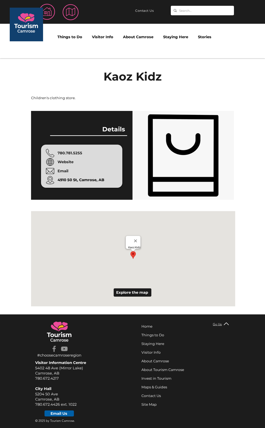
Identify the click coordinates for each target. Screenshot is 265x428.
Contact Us (151, 396)
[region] (26, 24)
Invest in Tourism (156, 378)
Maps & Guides (154, 387)
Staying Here (152, 344)
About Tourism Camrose (162, 370)
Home (146, 326)
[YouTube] (64, 349)
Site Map (149, 404)
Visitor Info (151, 352)
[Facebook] (54, 349)
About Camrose (155, 361)
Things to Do (152, 335)
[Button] (47, 11)
